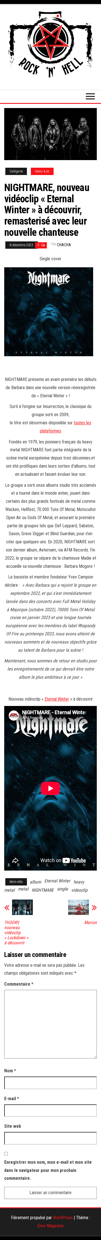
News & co (42, 171)
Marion (90, 922)
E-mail (11, 1098)
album (35, 882)
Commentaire (18, 984)
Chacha (64, 245)
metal (23, 889)
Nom (10, 1070)
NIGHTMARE (43, 890)
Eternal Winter (57, 699)
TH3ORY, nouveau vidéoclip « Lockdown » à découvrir (16, 932)
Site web (12, 1126)
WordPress (63, 1217)
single (62, 889)
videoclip (79, 890)
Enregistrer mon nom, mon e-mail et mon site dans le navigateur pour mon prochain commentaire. (48, 1170)
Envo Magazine (50, 1225)
